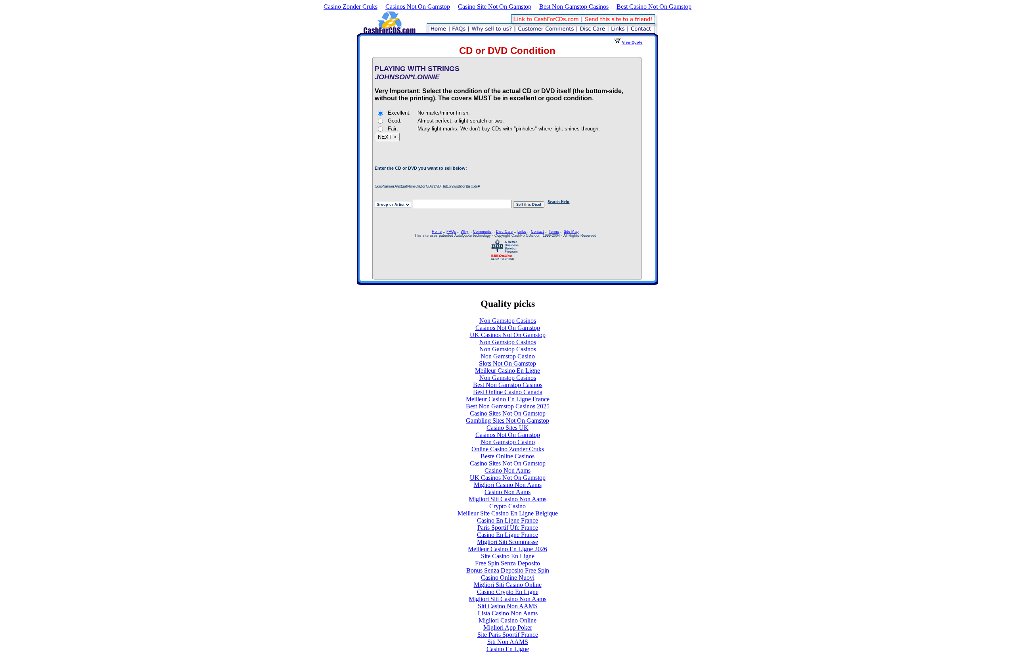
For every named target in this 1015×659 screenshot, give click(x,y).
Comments (482, 232)
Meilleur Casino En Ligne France (508, 399)
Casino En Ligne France (507, 520)
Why (464, 232)
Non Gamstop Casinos (507, 320)
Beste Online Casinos (507, 456)
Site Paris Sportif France (507, 634)
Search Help (558, 202)
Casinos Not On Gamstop (417, 6)
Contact (537, 232)
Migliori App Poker (507, 627)
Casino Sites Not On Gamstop (508, 413)
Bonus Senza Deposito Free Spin (507, 570)
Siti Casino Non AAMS (508, 606)
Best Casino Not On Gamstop (654, 6)
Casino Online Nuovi (507, 577)
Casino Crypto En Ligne (507, 591)
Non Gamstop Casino (508, 356)
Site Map (571, 232)
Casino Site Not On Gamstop (494, 6)
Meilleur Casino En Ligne (507, 370)
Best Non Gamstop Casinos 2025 (508, 406)
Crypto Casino (507, 506)
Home (437, 232)
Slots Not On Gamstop (507, 363)
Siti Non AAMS (507, 641)
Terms (554, 232)
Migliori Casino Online (507, 620)
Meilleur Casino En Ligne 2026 (507, 549)
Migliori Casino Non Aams (508, 484)
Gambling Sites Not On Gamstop (507, 420)
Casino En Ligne (507, 649)
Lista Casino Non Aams (508, 613)
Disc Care (504, 232)
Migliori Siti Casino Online (508, 584)
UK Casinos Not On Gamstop (508, 334)
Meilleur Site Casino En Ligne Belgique (508, 513)
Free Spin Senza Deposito (507, 563)
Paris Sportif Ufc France (507, 527)
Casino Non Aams (507, 470)
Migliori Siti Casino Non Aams (507, 499)
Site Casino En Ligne (507, 556)
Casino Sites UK (507, 427)
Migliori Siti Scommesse (507, 541)
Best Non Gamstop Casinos (574, 6)
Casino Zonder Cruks (350, 6)
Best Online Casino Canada (507, 392)
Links (521, 232)
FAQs (451, 232)
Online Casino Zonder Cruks (507, 449)
